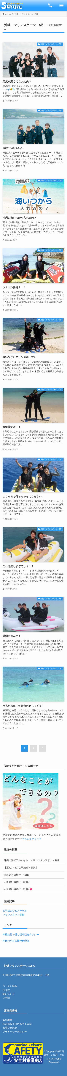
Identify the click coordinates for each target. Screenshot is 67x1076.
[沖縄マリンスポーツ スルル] (12, 5)
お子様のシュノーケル (15, 910)
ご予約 (6, 997)
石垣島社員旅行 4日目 (16, 874)
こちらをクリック (31, 839)
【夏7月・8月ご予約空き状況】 (21, 867)
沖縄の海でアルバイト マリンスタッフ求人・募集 (32, 860)
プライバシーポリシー (15, 1031)
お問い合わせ (10, 1027)
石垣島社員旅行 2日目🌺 (18, 889)
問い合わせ (9, 994)
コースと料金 (10, 986)
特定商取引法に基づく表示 (17, 1024)
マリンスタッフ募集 (13, 914)
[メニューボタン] (61, 5)
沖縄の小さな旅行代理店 (16, 940)
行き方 (6, 990)
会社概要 (7, 1020)
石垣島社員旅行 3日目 (16, 882)
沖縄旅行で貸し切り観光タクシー (21, 934)
